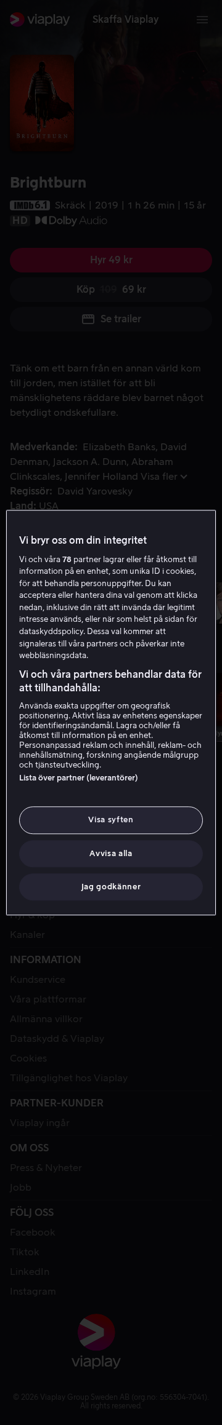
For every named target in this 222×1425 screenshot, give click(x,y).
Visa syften (110, 820)
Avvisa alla (110, 853)
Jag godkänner (111, 887)
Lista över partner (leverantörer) (78, 778)
